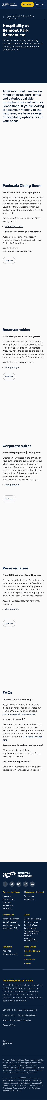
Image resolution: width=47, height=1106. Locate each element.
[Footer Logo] (23, 874)
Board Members (31, 922)
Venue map (7, 896)
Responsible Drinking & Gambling (17, 1020)
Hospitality (7, 902)
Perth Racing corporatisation (30, 939)
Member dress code (11, 925)
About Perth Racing (32, 919)
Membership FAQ (10, 928)
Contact (27, 963)
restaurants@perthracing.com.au (19, 714)
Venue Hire (7, 947)
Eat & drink (7, 908)
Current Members (10, 922)
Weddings (7, 951)
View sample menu (14, 226)
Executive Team (31, 925)
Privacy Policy (9, 1015)
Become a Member (11, 919)
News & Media (30, 947)
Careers (27, 955)
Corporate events (10, 954)
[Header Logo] (9, 4)
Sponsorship (29, 959)
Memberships (8, 915)
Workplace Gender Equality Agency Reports (32, 933)
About (26, 915)
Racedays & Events (32, 951)
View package (12, 367)
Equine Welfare (9, 1025)
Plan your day (8, 899)
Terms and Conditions (27, 1015)
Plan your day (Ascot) (11, 892)
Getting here (8, 905)
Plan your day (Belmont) (34, 892)
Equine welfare (30, 928)
